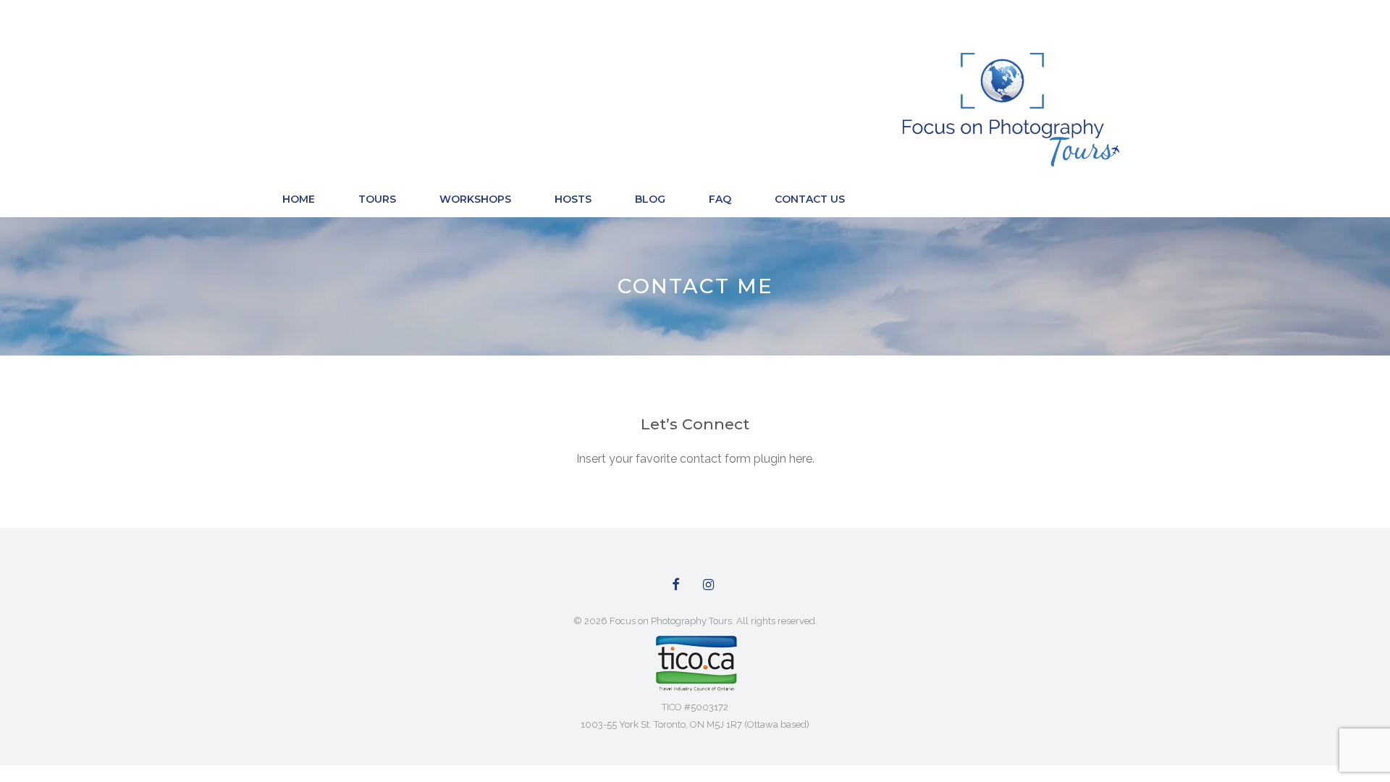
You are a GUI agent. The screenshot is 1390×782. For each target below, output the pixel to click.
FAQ (720, 199)
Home (298, 199)
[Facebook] (675, 585)
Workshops (475, 199)
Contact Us (810, 199)
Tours (377, 199)
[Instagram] (709, 585)
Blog (650, 199)
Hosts (573, 199)
